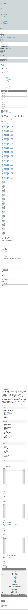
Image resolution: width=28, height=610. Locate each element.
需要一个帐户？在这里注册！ (6, 37)
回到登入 (2, 52)
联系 (15, 581)
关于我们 (4, 3)
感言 (3, 8)
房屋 (3, 4)
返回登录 (2, 62)
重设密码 (3, 60)
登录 (1, 35)
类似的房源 (6, 279)
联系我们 (4, 9)
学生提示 (15, 582)
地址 (4, 272)
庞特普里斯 (10, 120)
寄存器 (2, 51)
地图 (4, 276)
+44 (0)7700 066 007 (17, 586)
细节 (4, 274)
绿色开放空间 (19, 120)
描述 (4, 271)
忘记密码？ (14, 37)
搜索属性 (4, 111)
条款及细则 (6, 46)
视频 (4, 278)
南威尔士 (8, 414)
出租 (11, 112)
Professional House (5, 112)
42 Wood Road (7, 522)
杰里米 (5, 238)
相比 (2, 601)
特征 (6, 6)
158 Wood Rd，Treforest (9, 555)
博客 (3, 7)
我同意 (5, 46)
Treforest (14, 120)
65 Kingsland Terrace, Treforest (7, 608)
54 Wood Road (7, 488)
